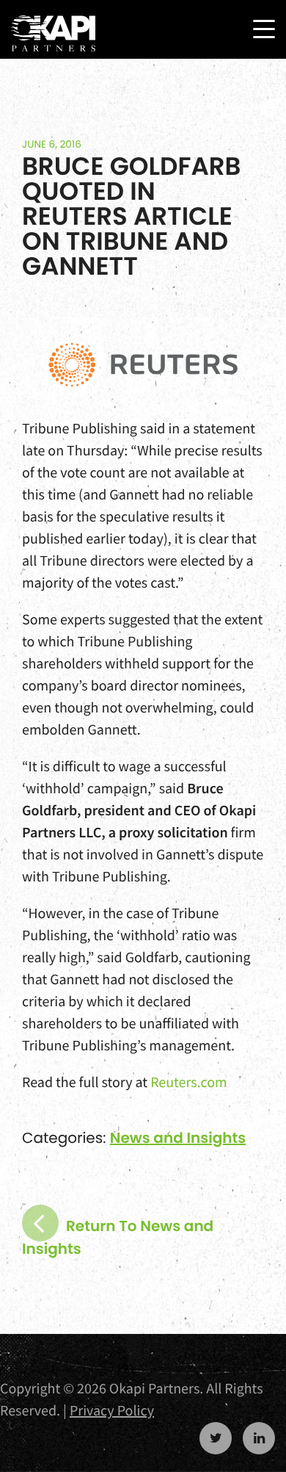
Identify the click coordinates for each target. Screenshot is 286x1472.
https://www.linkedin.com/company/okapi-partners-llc (259, 1438)
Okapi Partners (53, 33)
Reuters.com (188, 1082)
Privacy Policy (112, 1410)
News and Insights (178, 1138)
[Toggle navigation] (264, 29)
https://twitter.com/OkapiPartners (215, 1438)
